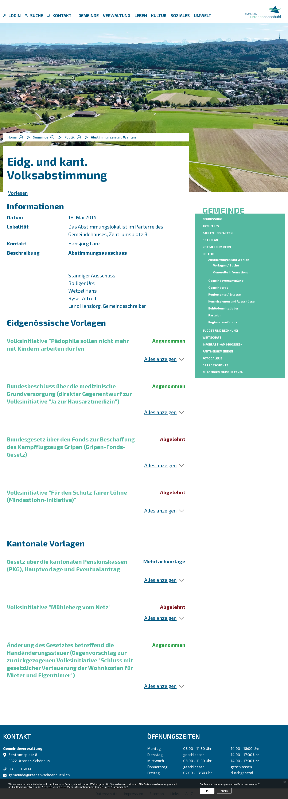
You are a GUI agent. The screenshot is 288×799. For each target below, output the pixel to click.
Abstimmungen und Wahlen (229, 259)
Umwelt (202, 15)
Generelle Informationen (231, 272)
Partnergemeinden (217, 351)
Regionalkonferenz (222, 322)
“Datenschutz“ (119, 786)
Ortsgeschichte (215, 365)
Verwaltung (116, 15)
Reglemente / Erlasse (224, 294)
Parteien (214, 315)
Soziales (180, 15)
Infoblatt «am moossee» (222, 344)
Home (12, 137)
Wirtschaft (212, 337)
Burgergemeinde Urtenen (222, 372)
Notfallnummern (216, 247)
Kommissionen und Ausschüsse (231, 301)
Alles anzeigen (160, 359)
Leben (141, 15)
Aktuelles (210, 226)
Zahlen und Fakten (217, 233)
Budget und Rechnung (220, 330)
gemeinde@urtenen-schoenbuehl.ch (39, 774)
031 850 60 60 (20, 769)
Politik (208, 254)
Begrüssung (212, 219)
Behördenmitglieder (223, 308)
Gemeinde (88, 15)
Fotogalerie (212, 358)
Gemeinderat (218, 287)
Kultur (158, 15)
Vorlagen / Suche (226, 265)
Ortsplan (210, 240)
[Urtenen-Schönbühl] (263, 11)
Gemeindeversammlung (226, 280)
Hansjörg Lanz (84, 243)
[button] (43, 137)
